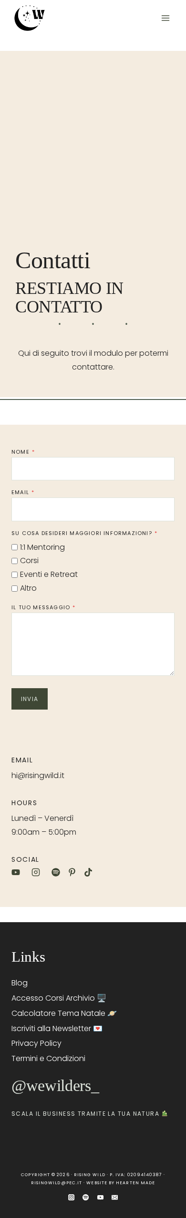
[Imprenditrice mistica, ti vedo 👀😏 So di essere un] (61, 1142)
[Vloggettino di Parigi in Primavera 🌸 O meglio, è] (145, 1142)
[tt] (88, 872)
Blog (19, 982)
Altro (28, 588)
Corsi (29, 560)
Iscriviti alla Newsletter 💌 (57, 1028)
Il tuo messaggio (43, 607)
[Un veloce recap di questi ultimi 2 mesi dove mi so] (103, 1142)
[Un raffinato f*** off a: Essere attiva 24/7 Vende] (19, 1142)
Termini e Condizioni (48, 1058)
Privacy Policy (36, 1043)
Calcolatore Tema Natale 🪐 (64, 1013)
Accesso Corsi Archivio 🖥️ (58, 998)
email (22, 492)
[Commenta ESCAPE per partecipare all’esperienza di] (40, 1142)
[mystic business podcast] (56, 872)
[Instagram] (71, 1197)
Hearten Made (135, 1183)
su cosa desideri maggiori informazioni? (84, 533)
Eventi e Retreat (49, 574)
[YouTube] (100, 1197)
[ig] (37, 872)
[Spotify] (86, 1197)
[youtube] (17, 872)
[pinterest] (72, 872)
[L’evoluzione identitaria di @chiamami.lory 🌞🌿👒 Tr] (124, 1142)
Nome (23, 452)
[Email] (114, 1197)
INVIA (29, 699)
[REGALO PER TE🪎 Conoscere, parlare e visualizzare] (166, 1142)
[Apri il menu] (165, 17)
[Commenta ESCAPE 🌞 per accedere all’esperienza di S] (82, 1142)
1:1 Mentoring (42, 547)
